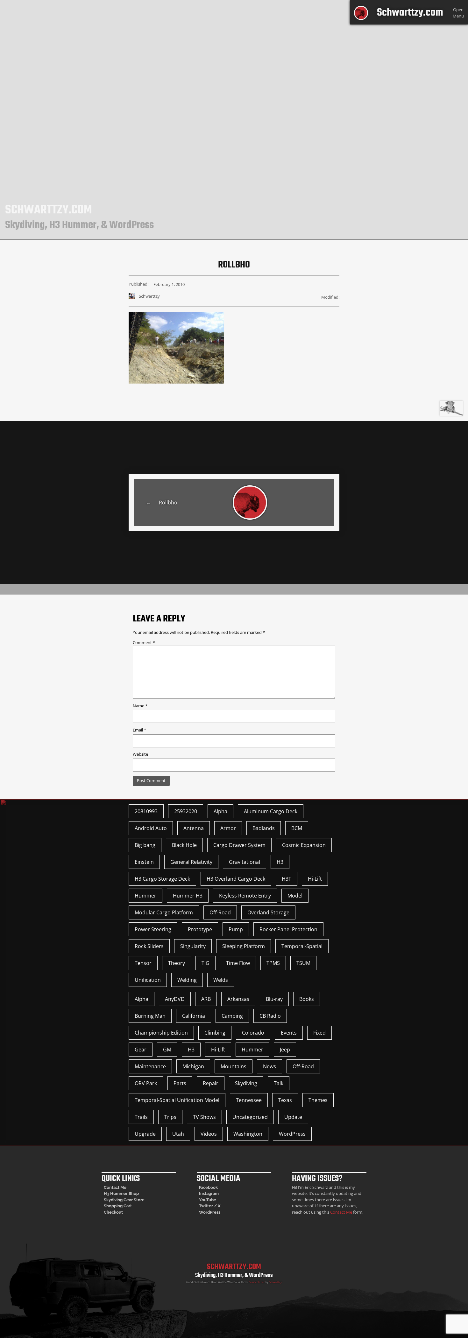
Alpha (220, 811)
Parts (180, 1083)
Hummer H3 (187, 895)
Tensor (143, 963)
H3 (280, 861)
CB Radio (270, 1015)
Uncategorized (250, 1116)
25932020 (185, 811)
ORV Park (146, 1083)
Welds (220, 979)
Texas (285, 1100)
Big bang (145, 845)
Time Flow (238, 963)
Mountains (233, 1066)
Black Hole (184, 845)
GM (167, 1049)
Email (139, 730)
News (269, 1066)
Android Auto (151, 828)
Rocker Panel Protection (288, 929)
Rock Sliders (149, 946)
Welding (187, 979)
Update (293, 1116)
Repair (210, 1083)
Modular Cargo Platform (164, 912)
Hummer (145, 895)
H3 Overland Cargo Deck (236, 878)
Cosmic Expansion (304, 845)
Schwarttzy (275, 1282)
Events (289, 1032)
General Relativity (191, 861)
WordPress (292, 1133)
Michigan (193, 1066)
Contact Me (115, 1187)
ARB (206, 998)
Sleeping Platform (243, 946)
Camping (232, 1015)
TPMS (273, 963)
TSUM (303, 963)
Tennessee (249, 1100)
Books (306, 998)
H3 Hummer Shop (121, 1193)
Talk (278, 1083)
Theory (176, 963)
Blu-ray (274, 998)
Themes (318, 1100)
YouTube (207, 1199)
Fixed (319, 1032)
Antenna (193, 828)
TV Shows (204, 1116)
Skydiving (246, 1083)
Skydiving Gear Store (124, 1199)
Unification (148, 979)
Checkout (113, 1212)
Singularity (193, 946)
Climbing (214, 1032)
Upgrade (145, 1133)
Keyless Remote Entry (245, 895)
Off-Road (220, 912)
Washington (247, 1133)
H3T (286, 878)
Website (140, 754)
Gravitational (244, 861)
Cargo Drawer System (239, 845)
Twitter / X (209, 1205)
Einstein (144, 861)
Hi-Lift (315, 878)
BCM (296, 828)
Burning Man (150, 1015)
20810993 (146, 811)
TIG (205, 963)
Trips (170, 1116)
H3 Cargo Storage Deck (162, 878)
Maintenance (150, 1066)
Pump (236, 929)
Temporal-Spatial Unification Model (177, 1100)
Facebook (208, 1187)
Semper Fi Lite (257, 1282)
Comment (144, 642)
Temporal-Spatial (302, 946)
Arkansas (238, 998)
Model (294, 895)
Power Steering (153, 929)
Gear (140, 1049)
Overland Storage (268, 912)
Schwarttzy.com (410, 13)
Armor (228, 828)
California (193, 1015)
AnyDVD (175, 998)
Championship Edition (161, 1032)
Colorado (253, 1032)
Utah (178, 1133)
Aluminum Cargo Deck (270, 811)
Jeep (285, 1049)
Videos (209, 1133)
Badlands (263, 828)
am (216, 1193)
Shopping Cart (118, 1205)
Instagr (206, 1193)
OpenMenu (458, 12)
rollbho (168, 502)
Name (140, 706)
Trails (141, 1116)
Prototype (200, 929)
